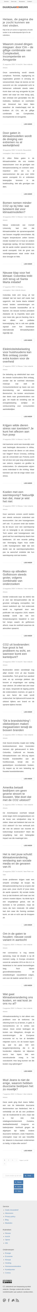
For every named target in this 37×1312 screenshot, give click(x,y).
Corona (8, 1273)
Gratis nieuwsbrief (11, 1210)
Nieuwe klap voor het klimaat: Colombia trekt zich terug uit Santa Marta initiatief (17, 277)
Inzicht (20, 64)
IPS (29, 439)
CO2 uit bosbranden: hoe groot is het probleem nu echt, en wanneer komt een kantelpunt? (16, 651)
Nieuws (20, 217)
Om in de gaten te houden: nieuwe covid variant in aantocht (17, 937)
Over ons (13, 1)
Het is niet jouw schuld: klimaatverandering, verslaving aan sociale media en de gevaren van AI (18, 860)
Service (6, 1)
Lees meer (28, 124)
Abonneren (9, 1213)
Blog (7, 1220)
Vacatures (22, 1)
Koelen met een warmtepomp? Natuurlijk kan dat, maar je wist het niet (18, 496)
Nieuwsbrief (27, 150)
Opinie (7, 1240)
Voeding (8, 1263)
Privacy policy (10, 1216)
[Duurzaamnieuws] (15, 7)
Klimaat (8, 1260)
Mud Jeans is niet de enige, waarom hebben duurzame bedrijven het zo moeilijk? (18, 1084)
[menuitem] (6, 1)
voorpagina (6, 153)
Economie (9, 1256)
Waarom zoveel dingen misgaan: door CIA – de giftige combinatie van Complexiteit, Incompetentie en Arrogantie (18, 51)
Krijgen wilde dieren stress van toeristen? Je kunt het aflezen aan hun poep (18, 430)
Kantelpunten (10, 1269)
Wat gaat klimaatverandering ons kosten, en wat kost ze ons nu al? (18, 999)
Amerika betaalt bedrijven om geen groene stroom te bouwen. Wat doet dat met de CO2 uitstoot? (17, 793)
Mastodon (8, 1223)
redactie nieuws (20, 153)
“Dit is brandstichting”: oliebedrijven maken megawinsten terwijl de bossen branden (17, 725)
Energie (8, 1253)
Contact (29, 1)
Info (6, 1243)
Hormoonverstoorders (13, 1266)
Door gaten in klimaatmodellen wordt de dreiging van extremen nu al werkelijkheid (17, 139)
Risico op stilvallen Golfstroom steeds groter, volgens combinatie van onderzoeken (15, 577)
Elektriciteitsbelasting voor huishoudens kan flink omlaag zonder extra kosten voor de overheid (17, 355)
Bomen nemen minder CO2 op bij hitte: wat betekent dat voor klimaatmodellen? (17, 207)
